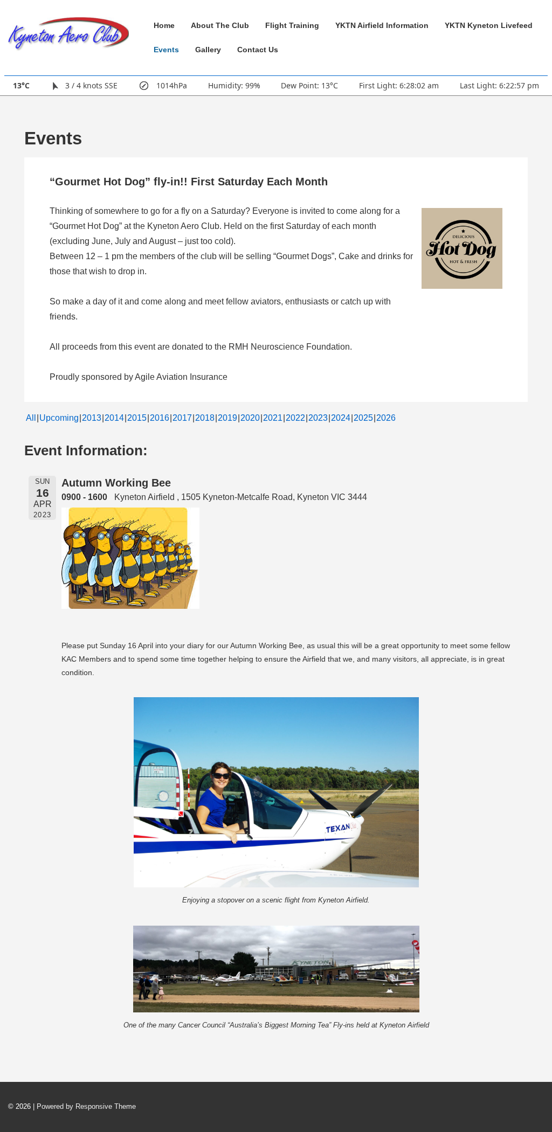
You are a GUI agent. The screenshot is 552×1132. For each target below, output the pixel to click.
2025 (363, 417)
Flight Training (292, 25)
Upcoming (59, 417)
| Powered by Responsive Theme (84, 1106)
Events (166, 49)
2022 (295, 417)
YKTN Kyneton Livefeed (489, 25)
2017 (182, 417)
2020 (250, 417)
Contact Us (257, 49)
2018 (205, 417)
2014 (114, 417)
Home (164, 25)
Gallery (208, 49)
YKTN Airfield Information (382, 25)
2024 (340, 417)
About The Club (220, 25)
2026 (386, 417)
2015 (137, 417)
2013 (91, 417)
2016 (159, 417)
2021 (272, 417)
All (31, 417)
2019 (227, 417)
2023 (318, 417)
